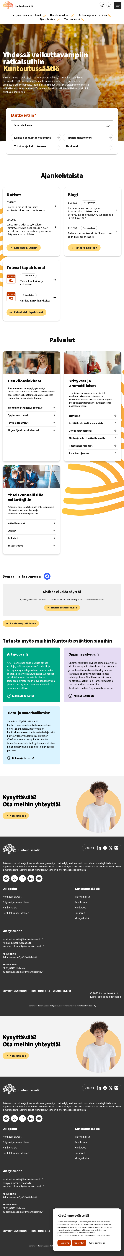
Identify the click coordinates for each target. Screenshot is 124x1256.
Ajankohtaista (10, 907)
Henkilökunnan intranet (16, 913)
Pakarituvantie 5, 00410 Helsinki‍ (20, 957)
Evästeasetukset (62, 991)
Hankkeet (80, 907)
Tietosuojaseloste (40, 991)
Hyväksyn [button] (64, 1242)
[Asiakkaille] (72, 15)
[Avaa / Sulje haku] (109, 5)
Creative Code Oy (88, 1006)
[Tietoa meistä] (82, 19)
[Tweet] (111, 848)
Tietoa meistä (82, 896)
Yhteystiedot (82, 918)
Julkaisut (80, 913)
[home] (18, 5)
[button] (29, 15)
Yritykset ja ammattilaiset (16, 902)
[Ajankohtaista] (109, 15)
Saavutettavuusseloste (15, 991)
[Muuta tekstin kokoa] (102, 5)
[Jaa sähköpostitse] (116, 848)
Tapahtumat (81, 902)
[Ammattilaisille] (44, 15)
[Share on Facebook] (105, 848)
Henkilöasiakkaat (12, 896)
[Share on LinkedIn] (99, 848)
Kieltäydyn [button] (79, 1242)
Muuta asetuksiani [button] (97, 1242)
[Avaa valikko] (117, 5)
